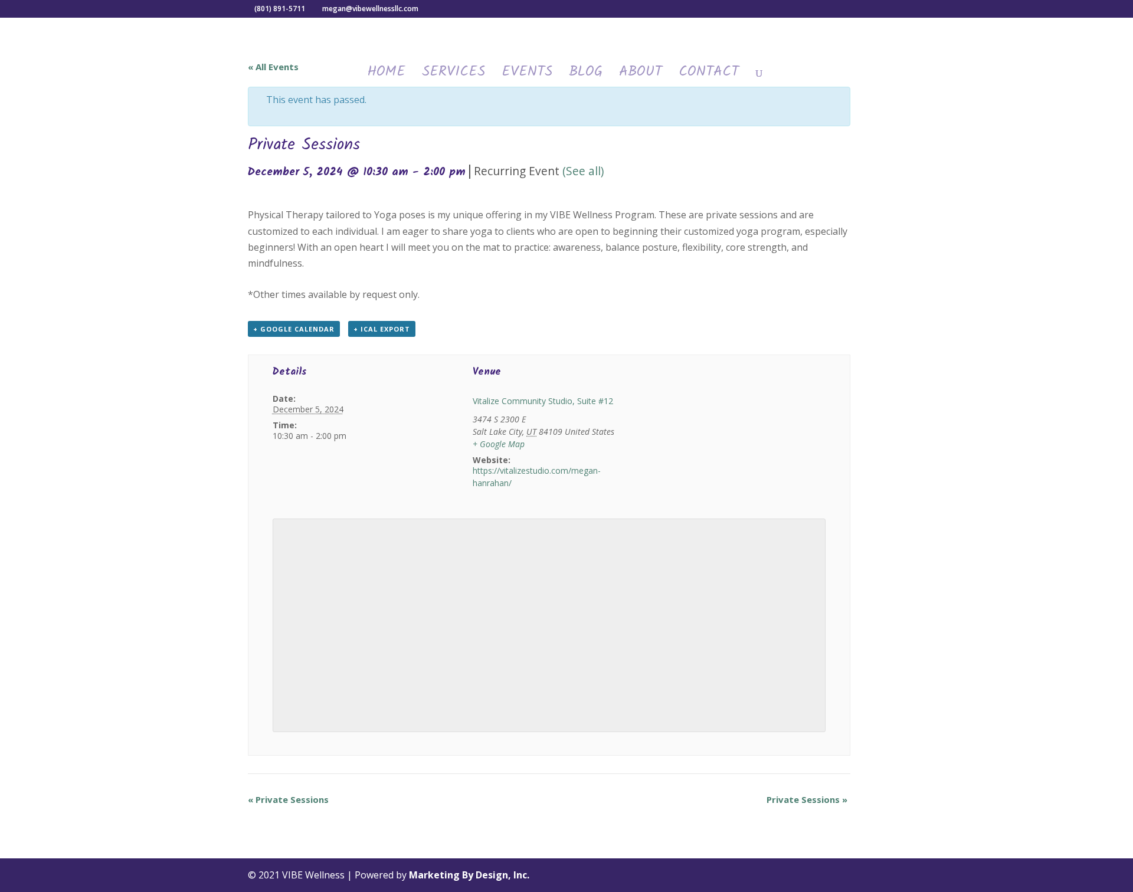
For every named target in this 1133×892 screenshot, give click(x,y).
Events (527, 75)
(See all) (583, 171)
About (640, 75)
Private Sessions (288, 799)
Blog (585, 75)
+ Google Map (499, 444)
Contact (709, 75)
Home (386, 75)
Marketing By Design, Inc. (469, 874)
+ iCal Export (381, 328)
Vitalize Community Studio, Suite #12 (543, 400)
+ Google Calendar (294, 328)
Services (453, 75)
